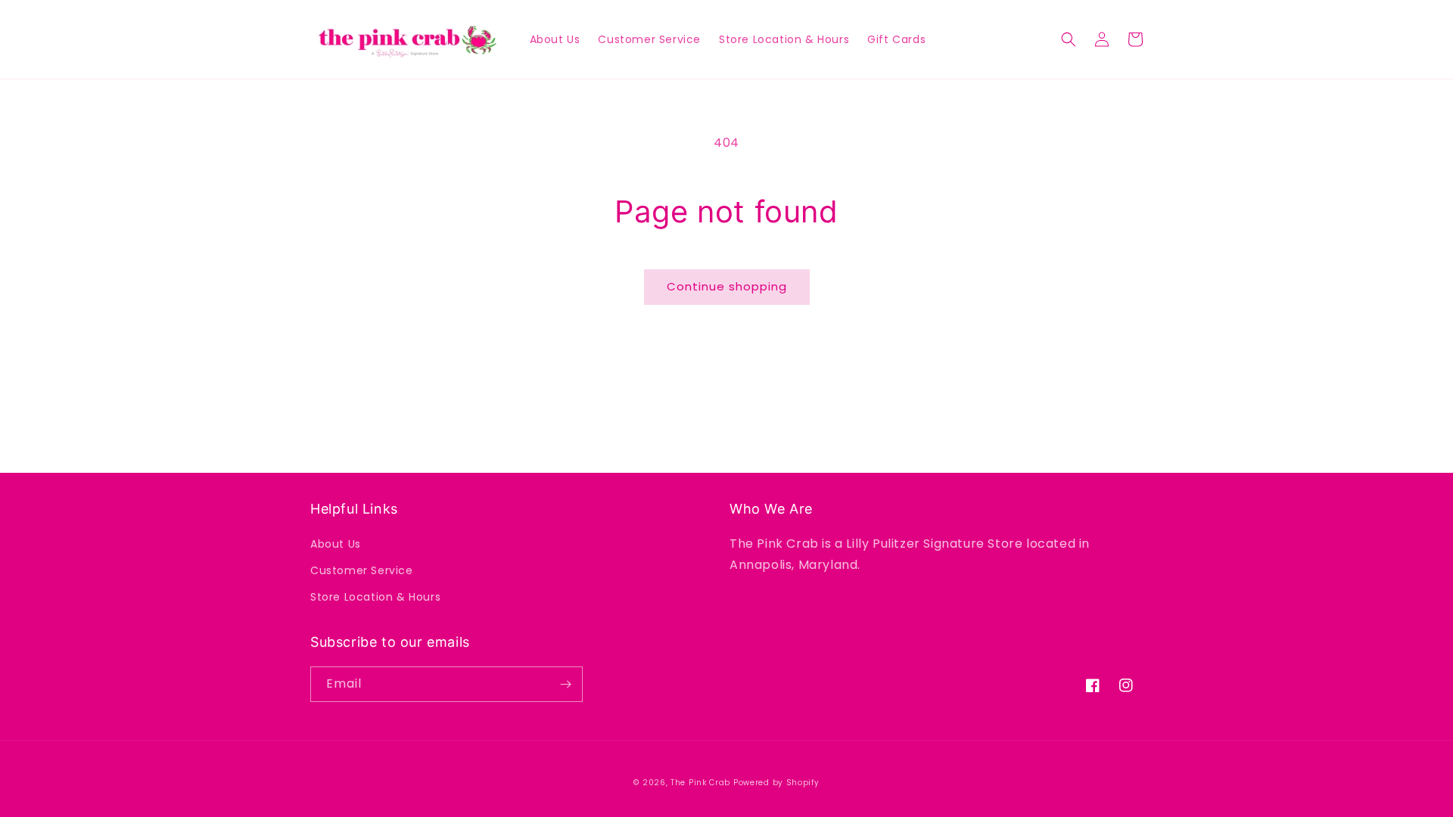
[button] (1068, 39)
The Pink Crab (700, 782)
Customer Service (361, 570)
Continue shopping (727, 286)
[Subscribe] (565, 684)
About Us (335, 543)
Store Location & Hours (375, 596)
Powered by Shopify (776, 782)
